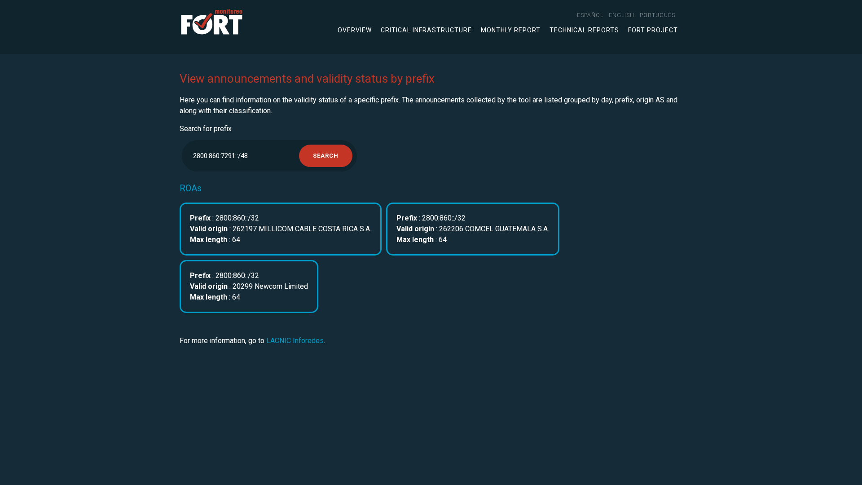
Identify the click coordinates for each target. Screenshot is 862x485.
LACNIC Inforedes (295, 340)
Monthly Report (511, 30)
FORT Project (653, 30)
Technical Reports (584, 30)
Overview (355, 30)
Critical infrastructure (426, 30)
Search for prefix (206, 128)
